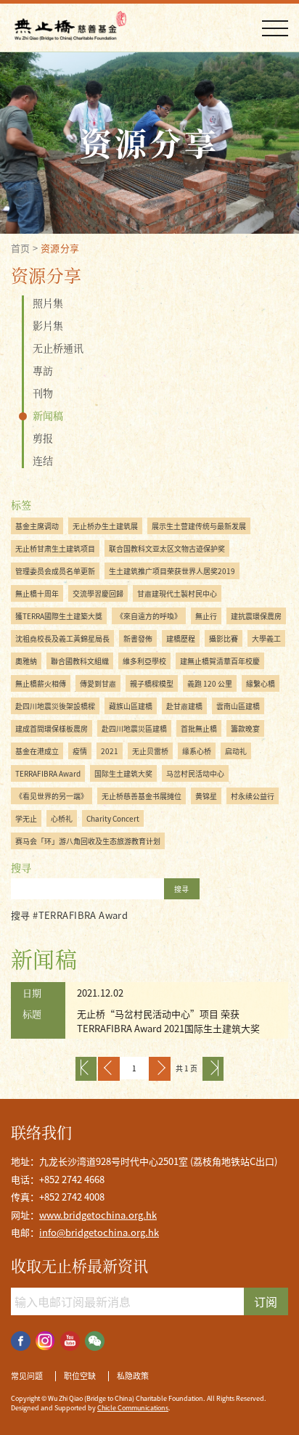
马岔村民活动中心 (195, 773)
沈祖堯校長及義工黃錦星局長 (62, 638)
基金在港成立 (37, 750)
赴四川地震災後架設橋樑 (55, 705)
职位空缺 (80, 1376)
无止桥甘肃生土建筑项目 (55, 548)
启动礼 (236, 750)
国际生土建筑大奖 (123, 773)
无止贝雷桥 (150, 750)
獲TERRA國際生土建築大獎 (58, 615)
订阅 (265, 1301)
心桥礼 (62, 818)
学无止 (26, 818)
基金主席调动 (37, 525)
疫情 (80, 750)
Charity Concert (112, 818)
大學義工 (266, 638)
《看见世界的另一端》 (51, 795)
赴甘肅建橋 (184, 705)
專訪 (43, 370)
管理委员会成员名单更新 (55, 570)
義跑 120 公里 (209, 683)
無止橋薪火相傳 (40, 683)
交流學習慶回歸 (98, 593)
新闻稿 (48, 415)
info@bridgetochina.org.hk (99, 1232)
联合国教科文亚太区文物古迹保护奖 (167, 548)
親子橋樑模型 (151, 683)
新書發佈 (137, 638)
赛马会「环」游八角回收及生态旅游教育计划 (87, 840)
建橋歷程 (180, 638)
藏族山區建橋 (130, 705)
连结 (43, 460)
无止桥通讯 (58, 347)
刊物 (43, 392)
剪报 (43, 437)
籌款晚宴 (245, 728)
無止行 (206, 615)
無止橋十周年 (37, 593)
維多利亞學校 (144, 660)
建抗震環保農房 (256, 615)
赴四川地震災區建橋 (134, 728)
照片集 (48, 302)
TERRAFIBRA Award (48, 773)
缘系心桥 (196, 750)
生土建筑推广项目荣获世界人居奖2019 (172, 570)
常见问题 (27, 1376)
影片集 (48, 325)
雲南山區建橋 (238, 705)
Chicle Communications (132, 1407)
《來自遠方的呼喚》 (148, 615)
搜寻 (181, 888)
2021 (109, 750)
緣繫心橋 (260, 683)
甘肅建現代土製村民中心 (177, 593)
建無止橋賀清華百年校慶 (220, 660)
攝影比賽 (223, 638)
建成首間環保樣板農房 (51, 728)
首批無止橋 (199, 728)
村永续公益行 (252, 795)
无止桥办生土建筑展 (105, 525)
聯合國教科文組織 (80, 660)
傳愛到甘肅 (98, 683)
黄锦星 (206, 795)
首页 (20, 248)
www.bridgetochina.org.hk (98, 1215)
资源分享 (60, 248)
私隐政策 (133, 1376)
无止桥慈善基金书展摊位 (141, 795)
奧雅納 (26, 660)
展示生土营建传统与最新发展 (199, 525)
